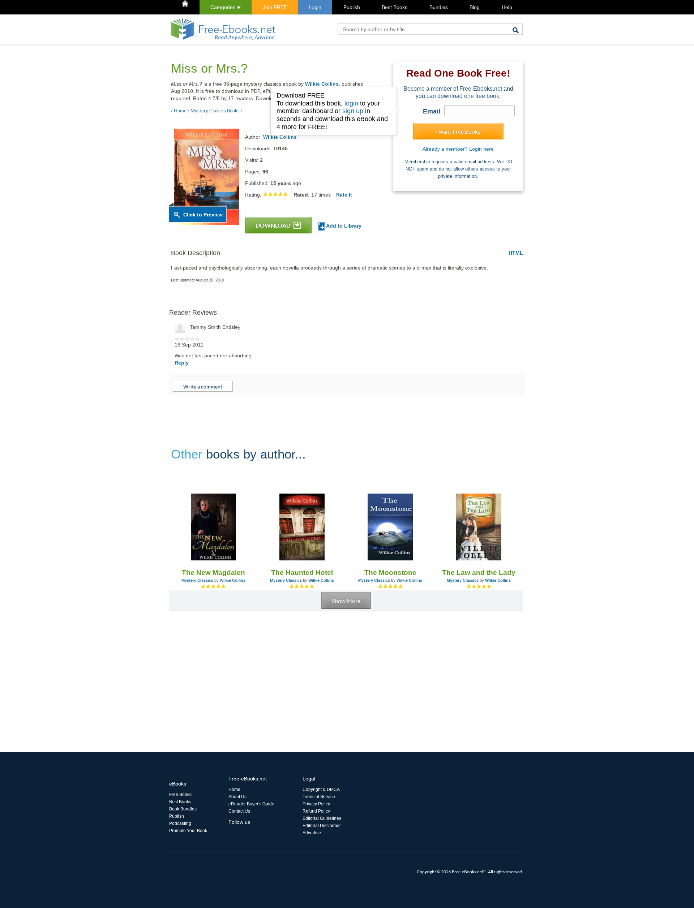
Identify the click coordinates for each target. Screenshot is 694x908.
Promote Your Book (188, 830)
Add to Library (343, 226)
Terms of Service (319, 796)
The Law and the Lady (478, 572)
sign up (352, 111)
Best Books (394, 7)
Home (234, 789)
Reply (182, 363)
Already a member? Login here (458, 149)
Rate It (344, 195)
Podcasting (180, 823)
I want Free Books (458, 131)
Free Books (180, 794)
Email (431, 111)
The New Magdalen (213, 572)
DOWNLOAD (274, 225)
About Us (237, 796)
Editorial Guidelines (322, 818)
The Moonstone (390, 572)
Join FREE (275, 7)
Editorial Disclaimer (322, 825)
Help (507, 7)
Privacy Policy (316, 803)
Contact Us (239, 811)
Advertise (312, 832)
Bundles (438, 7)
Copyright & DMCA (321, 789)
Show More (346, 600)
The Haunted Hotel (302, 572)
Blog (475, 7)
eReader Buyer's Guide (251, 803)
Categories (223, 7)
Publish (351, 7)
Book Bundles (183, 809)
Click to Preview (203, 215)
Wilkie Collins (322, 84)
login (351, 103)
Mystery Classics (197, 580)
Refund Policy (316, 811)
